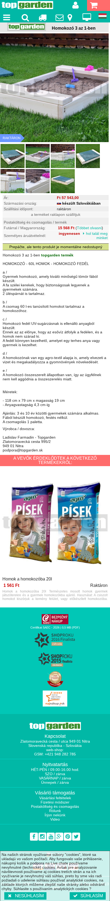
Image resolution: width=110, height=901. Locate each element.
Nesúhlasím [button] (29, 895)
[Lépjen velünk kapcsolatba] (65, 17)
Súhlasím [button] (91, 895)
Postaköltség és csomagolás (55, 806)
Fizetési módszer (55, 802)
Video (55, 819)
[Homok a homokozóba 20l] (55, 523)
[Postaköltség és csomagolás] (42, 17)
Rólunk (55, 811)
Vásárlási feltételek (55, 798)
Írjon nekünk (55, 815)
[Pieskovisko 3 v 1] (12, 156)
